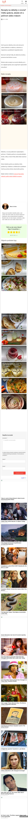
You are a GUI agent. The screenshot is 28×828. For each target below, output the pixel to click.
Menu (26, 3)
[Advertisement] (14, 30)
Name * (4, 459)
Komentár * (4, 438)
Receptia (2, 5)
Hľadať (22, 3)
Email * (3, 466)
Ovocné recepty (8, 5)
